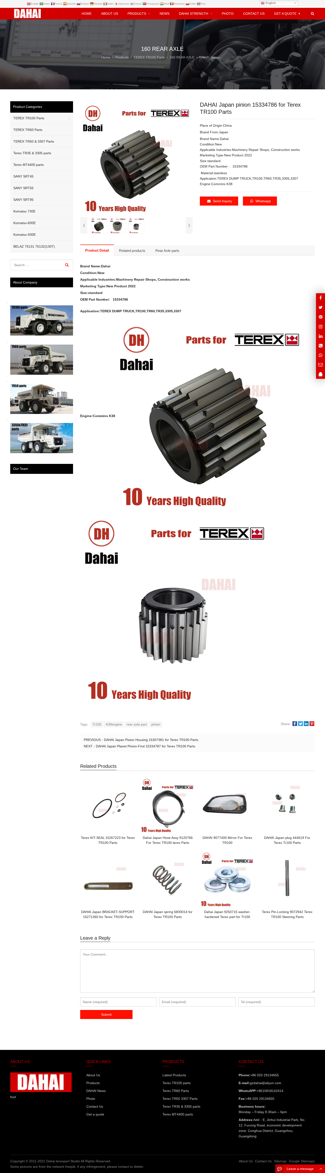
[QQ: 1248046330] (320, 374)
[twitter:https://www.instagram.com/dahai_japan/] (320, 307)
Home (87, 13)
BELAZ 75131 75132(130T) (34, 246)
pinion (155, 724)
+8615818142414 (270, 1091)
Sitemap (280, 1161)
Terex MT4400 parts (28, 165)
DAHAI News (96, 1091)
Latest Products (174, 1075)
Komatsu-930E (24, 234)
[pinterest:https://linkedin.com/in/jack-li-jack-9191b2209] (320, 336)
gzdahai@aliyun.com (265, 1083)
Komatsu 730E (24, 211)
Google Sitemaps (302, 1161)
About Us (93, 1075)
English (270, 3)
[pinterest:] (320, 326)
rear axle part (137, 724)
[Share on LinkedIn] (306, 724)
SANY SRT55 (23, 188)
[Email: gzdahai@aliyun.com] (320, 364)
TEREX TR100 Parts (28, 118)
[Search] (67, 265)
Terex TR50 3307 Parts (179, 1099)
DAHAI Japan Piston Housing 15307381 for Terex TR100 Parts (151, 740)
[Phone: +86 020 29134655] (320, 345)
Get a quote (95, 1114)
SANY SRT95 (23, 200)
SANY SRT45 (23, 176)
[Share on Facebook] (295, 724)
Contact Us (94, 1106)
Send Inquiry (222, 201)
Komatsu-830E (24, 223)
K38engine (114, 724)
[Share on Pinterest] (312, 724)
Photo (90, 1099)
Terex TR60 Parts (175, 1091)
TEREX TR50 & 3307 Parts (33, 141)
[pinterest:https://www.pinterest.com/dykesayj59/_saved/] (320, 317)
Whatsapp (263, 201)
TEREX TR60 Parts (27, 130)
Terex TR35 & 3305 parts (32, 153)
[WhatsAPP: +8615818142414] (320, 355)
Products (93, 1083)
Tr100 (97, 724)
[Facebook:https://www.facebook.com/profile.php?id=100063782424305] (320, 298)
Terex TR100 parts (176, 1083)
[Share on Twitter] (300, 724)
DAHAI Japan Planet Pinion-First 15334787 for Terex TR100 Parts (145, 746)
